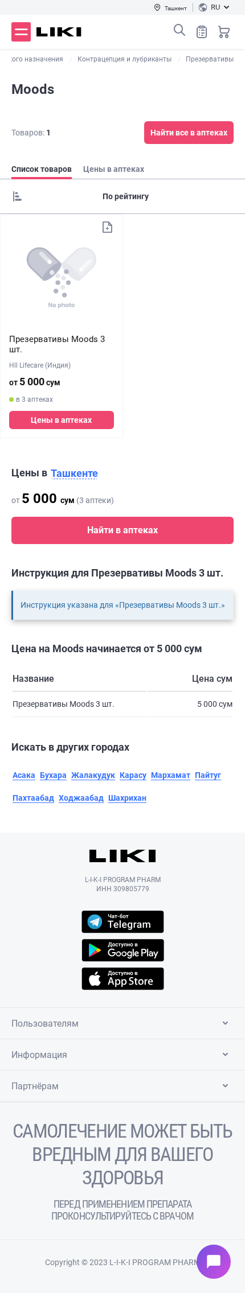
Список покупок (201, 32)
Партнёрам (35, 1086)
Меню (21, 32)
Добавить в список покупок (107, 227)
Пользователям (45, 1023)
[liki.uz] (58, 31)
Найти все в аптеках (188, 132)
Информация (39, 1054)
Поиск (179, 30)
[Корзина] (224, 32)
